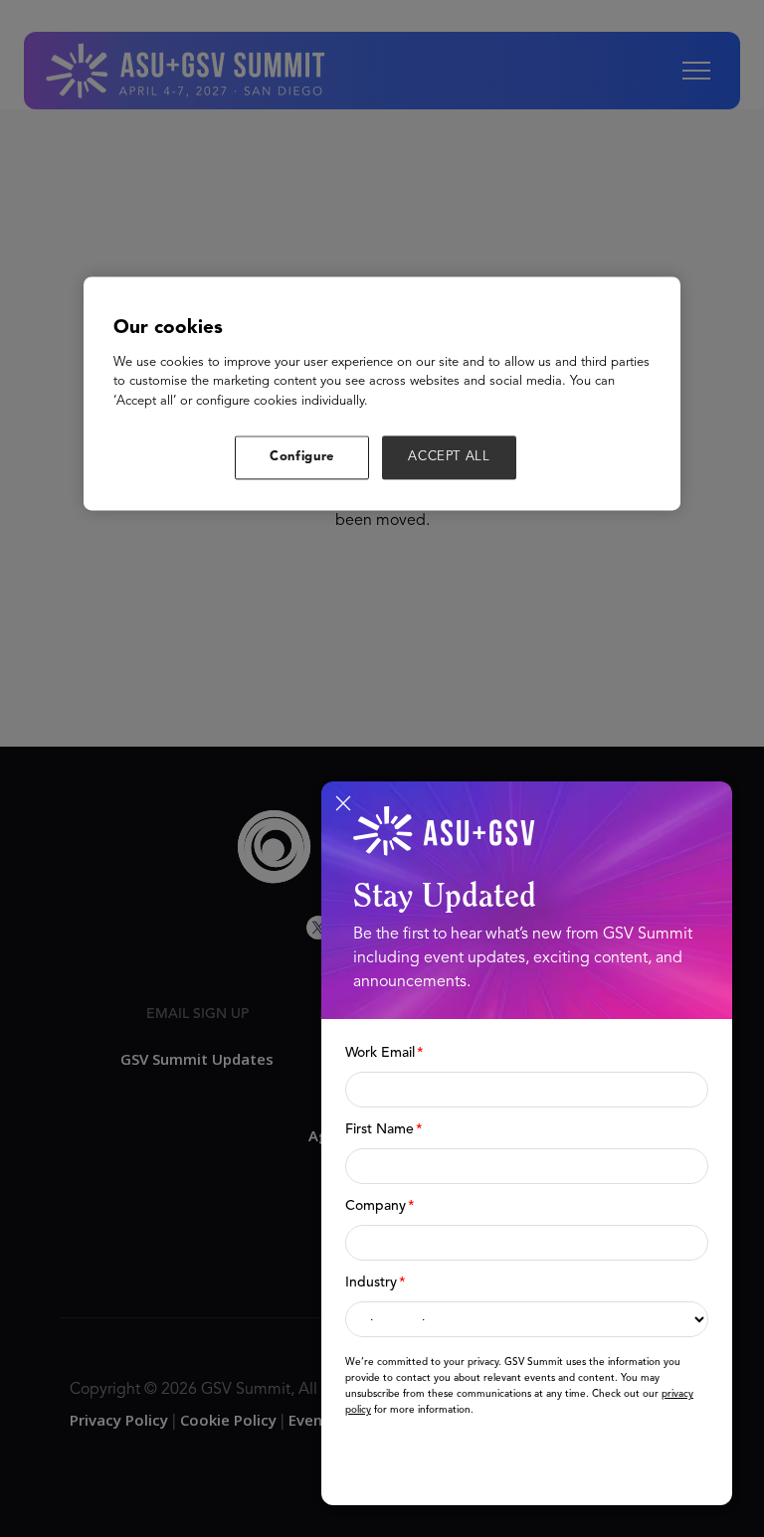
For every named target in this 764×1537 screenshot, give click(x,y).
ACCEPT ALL (449, 457)
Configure (302, 457)
